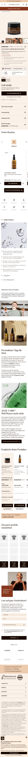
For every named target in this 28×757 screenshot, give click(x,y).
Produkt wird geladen (4, 564)
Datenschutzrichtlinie (12, 631)
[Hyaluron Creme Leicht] (19, 458)
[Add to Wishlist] (25, 47)
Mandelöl (11, 363)
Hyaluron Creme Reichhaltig (7, 466)
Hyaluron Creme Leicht (19, 466)
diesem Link (6, 725)
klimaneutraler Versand (14, 88)
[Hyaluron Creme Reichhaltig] (7, 458)
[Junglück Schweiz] (14, 4)
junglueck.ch (19, 702)
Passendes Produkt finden (14, 8)
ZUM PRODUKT (7, 508)
